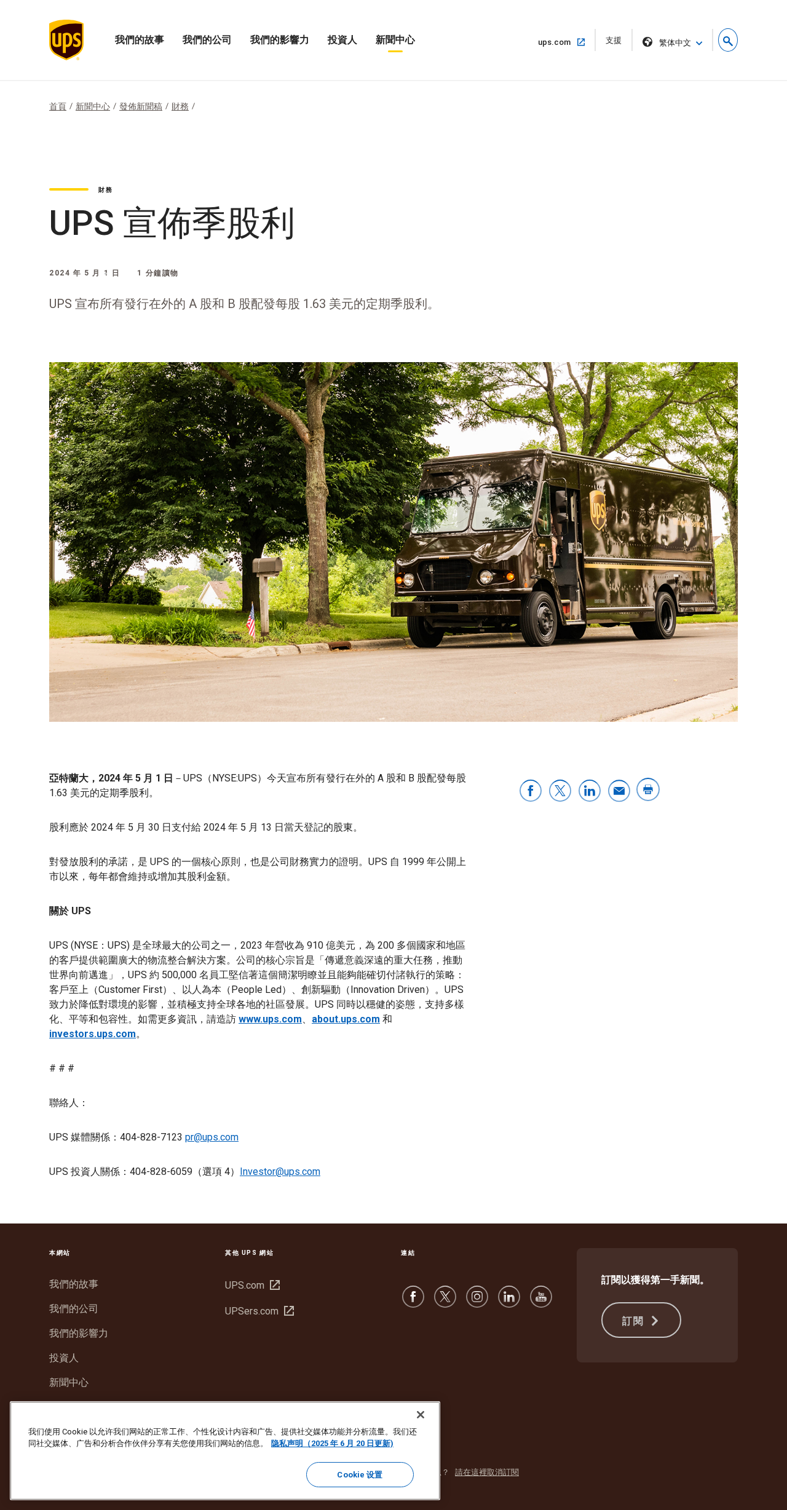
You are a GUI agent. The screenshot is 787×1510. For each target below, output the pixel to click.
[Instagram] (477, 1302)
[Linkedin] (509, 1302)
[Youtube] (541, 1302)
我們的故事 (139, 39)
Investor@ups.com (280, 1171)
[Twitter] (445, 1302)
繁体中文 (675, 42)
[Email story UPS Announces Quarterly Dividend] (619, 791)
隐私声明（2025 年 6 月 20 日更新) (332, 1444)
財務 (180, 106)
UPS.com (251, 1285)
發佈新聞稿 (140, 106)
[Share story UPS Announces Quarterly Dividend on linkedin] (589, 791)
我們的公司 (207, 39)
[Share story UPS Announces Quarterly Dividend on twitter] (560, 791)
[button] (728, 40)
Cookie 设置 (359, 1474)
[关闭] (420, 1414)
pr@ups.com (212, 1137)
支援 (618, 43)
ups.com (559, 42)
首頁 (57, 106)
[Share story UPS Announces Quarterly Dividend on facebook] (530, 791)
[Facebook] (413, 1302)
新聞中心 (395, 39)
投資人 (342, 39)
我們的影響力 (279, 39)
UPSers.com (258, 1311)
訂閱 (634, 1321)
